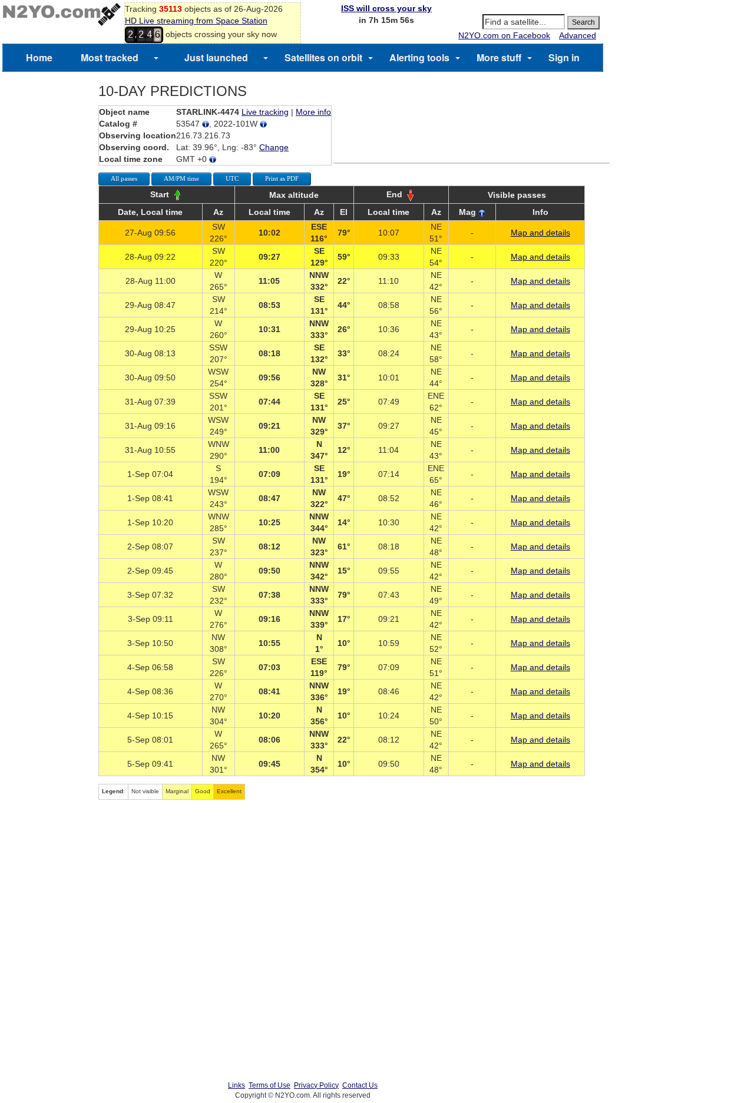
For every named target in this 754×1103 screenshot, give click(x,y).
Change (274, 147)
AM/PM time (181, 178)
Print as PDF (282, 178)
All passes (124, 178)
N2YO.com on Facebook (504, 35)
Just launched (216, 57)
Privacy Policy (316, 1085)
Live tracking (265, 112)
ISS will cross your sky (386, 8)
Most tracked (109, 57)
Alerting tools (419, 57)
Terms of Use (269, 1085)
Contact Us (360, 1085)
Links (236, 1085)
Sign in (564, 57)
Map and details (540, 232)
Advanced (577, 35)
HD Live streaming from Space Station (196, 20)
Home (39, 57)
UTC (232, 178)
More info (313, 112)
